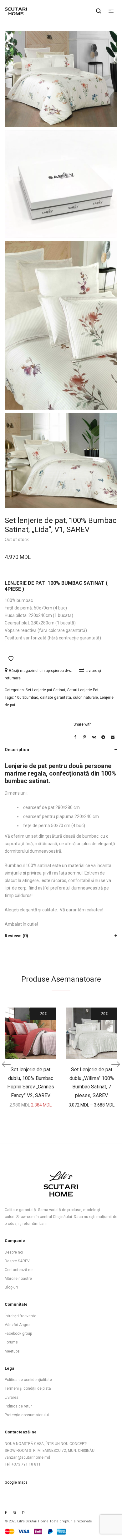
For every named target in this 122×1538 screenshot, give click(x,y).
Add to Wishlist (11, 659)
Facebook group (18, 1333)
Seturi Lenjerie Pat (83, 690)
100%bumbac (26, 697)
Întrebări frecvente (20, 1316)
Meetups (12, 1351)
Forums (11, 1342)
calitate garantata (55, 697)
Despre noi (14, 1252)
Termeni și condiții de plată (28, 1388)
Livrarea (11, 1397)
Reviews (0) (16, 935)
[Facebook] (6, 1513)
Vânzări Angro (17, 1325)
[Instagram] (14, 1513)
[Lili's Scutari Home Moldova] (23, 1513)
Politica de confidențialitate (28, 1380)
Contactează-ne (19, 1270)
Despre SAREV (17, 1261)
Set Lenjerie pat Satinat (45, 690)
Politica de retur (18, 1406)
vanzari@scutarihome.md (27, 1457)
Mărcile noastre (18, 1278)
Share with (83, 724)
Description (17, 749)
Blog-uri (11, 1287)
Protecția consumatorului (27, 1415)
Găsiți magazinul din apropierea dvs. (41, 670)
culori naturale (85, 697)
